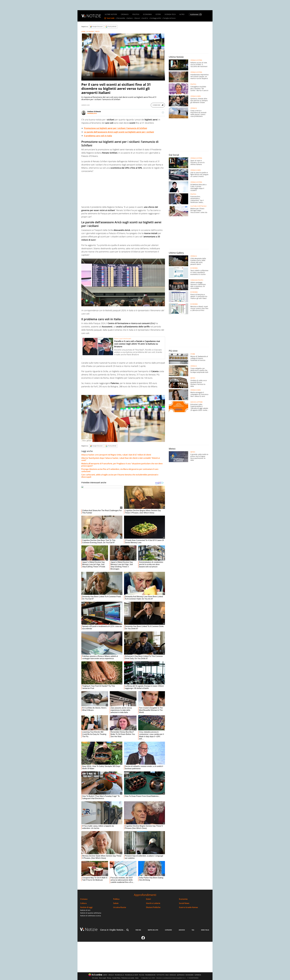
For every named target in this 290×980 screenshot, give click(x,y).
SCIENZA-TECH (170, 14)
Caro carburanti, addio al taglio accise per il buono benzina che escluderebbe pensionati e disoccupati (119, 475)
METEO (192, 378)
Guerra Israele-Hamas (188, 907)
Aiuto (137, 978)
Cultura (83, 903)
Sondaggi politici (155, 18)
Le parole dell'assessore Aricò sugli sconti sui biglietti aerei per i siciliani (119, 132)
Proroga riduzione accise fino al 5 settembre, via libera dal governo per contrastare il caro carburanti (119, 470)
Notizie (91, 929)
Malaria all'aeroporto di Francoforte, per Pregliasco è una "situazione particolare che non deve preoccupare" (122, 464)
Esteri (148, 899)
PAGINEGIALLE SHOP (131, 975)
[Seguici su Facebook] (143, 938)
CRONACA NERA (195, 96)
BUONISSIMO (190, 975)
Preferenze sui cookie (127, 978)
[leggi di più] (163, 112)
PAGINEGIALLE (119, 975)
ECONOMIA (147, 14)
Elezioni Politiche (153, 907)
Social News (184, 903)
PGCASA (141, 975)
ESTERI (158, 14)
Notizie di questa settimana (90, 913)
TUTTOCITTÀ (160, 975)
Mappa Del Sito (153, 930)
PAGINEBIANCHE (150, 975)
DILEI (167, 975)
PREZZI (97, 31)
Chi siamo (95, 978)
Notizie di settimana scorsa (90, 916)
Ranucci (137, 18)
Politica (116, 899)
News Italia (205, 930)
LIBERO (105, 975)
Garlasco (130, 18)
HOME (83, 31)
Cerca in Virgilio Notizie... (112, 930)
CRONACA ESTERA (196, 60)
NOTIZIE (93, 16)
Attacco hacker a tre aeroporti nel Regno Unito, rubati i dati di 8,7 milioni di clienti (116, 454)
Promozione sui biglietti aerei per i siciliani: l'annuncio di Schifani (115, 128)
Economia (183, 899)
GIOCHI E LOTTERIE (196, 402)
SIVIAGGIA (172, 975)
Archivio (182, 930)
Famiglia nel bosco (169, 18)
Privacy (109, 978)
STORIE (192, 354)
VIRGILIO (111, 975)
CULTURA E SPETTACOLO (198, 206)
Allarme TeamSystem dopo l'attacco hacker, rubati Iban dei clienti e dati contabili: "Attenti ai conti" (120, 459)
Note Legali (102, 978)
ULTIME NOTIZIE (111, 14)
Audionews (194, 14)
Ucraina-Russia (119, 907)
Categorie (168, 930)
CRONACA (124, 14)
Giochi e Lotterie (153, 903)
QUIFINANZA (181, 975)
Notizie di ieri (85, 910)
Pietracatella (121, 18)
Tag (193, 930)
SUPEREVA (198, 975)
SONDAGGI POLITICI (196, 280)
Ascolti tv (145, 18)
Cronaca (83, 899)
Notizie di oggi (86, 907)
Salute (115, 903)
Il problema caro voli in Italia (98, 135)
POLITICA (135, 14)
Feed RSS (138, 930)
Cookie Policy (116, 978)
